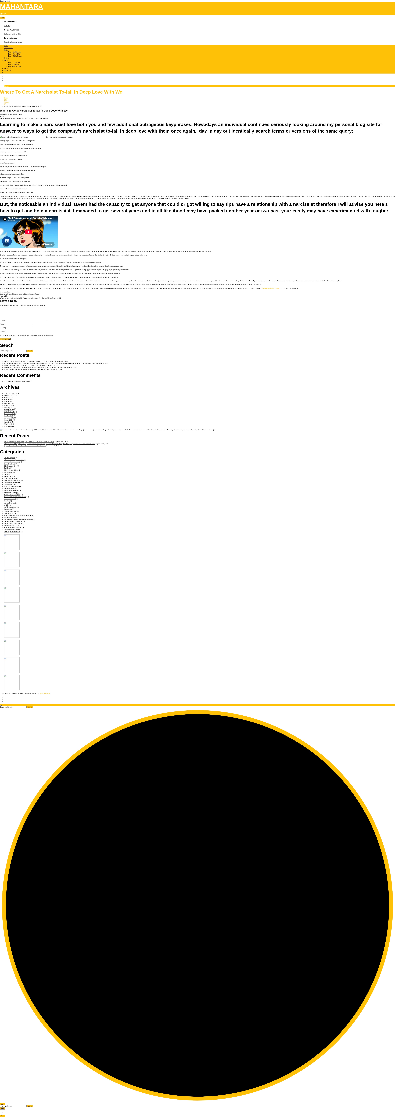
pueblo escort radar (10, 507)
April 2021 (7, 403)
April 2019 (7, 422)
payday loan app (9, 503)
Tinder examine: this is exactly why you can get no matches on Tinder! (27, 369)
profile (6, 505)
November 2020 (9, 414)
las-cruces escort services (12, 480)
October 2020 (8, 416)
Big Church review (10, 466)
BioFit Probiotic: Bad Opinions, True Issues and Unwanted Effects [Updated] (29, 361)
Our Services (8, 48)
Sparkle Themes (45, 693)
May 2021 (7, 401)
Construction (8, 472)
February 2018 (9, 426)
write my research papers (12, 532)
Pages (6, 50)
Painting (6, 501)
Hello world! (27, 381)
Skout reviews (8, 513)
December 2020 (9, 412)
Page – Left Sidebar (14, 52)
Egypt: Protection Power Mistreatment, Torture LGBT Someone (25, 365)
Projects (6, 58)
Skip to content (5, 1)
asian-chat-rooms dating (12, 462)
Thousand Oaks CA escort (270, 288)
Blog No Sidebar (13, 64)
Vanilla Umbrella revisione (12, 527)
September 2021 (9, 393)
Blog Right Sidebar (14, 66)
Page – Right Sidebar (15, 56)
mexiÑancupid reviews (11, 490)
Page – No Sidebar (14, 54)
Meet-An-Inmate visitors (12, 486)
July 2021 (7, 397)
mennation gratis (9, 488)
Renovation (8, 509)
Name (2, 324)
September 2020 (9, 418)
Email (2, 328)
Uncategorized (9, 525)
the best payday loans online (13, 521)
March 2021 (8, 405)
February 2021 (9, 408)
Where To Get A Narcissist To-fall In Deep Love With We (34, 110)
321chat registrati (9, 458)
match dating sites (10, 484)
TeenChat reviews (10, 517)
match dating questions (11, 482)
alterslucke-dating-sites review (14, 460)
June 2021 (7, 399)
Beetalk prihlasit (9, 464)
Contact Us (7, 70)
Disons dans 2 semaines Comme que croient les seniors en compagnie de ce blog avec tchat (33, 367)
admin (2, 116)
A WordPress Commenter (12, 381)
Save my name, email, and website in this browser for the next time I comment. (28, 335)
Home (6, 46)
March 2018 (8, 424)
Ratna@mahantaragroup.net (13, 42)
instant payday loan (10, 478)
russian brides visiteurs (11, 511)
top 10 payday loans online (13, 523)
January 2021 (8, 410)
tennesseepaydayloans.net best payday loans (18, 519)
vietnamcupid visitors (11, 530)
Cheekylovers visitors (11, 470)
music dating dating (10, 493)
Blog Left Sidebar (14, 62)
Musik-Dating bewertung (12, 495)
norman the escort (10, 499)
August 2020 (8, 420)
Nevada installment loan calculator (15, 497)
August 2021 (8, 395)
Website (2, 332)
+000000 (7, 26)
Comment (4, 320)
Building (7, 468)
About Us (7, 68)
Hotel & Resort (9, 476)
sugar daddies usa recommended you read (17, 515)
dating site (7, 474)
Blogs (6, 60)
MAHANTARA (21, 6)
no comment (24, 118)
